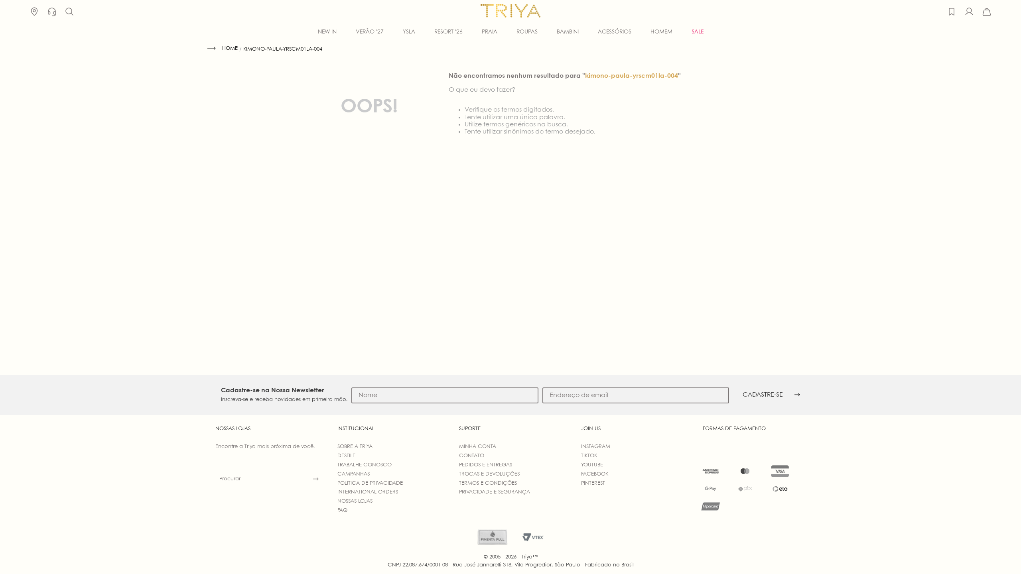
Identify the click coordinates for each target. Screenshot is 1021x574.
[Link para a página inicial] (222, 49)
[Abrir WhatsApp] (1001, 554)
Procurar (229, 479)
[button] (69, 12)
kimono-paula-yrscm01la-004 (282, 49)
